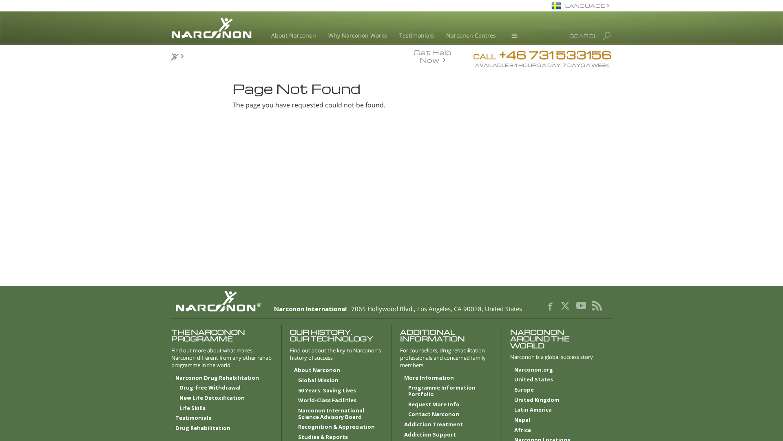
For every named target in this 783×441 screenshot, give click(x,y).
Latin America (533, 410)
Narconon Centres (471, 35)
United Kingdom (536, 400)
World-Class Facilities (327, 400)
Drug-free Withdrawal (210, 388)
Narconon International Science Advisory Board (331, 414)
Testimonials (416, 35)
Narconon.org (533, 370)
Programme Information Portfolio (442, 391)
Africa (522, 430)
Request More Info (434, 404)
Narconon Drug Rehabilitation (217, 378)
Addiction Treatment (433, 424)
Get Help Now (432, 55)
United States (533, 379)
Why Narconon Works (357, 35)
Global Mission (318, 380)
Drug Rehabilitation (202, 428)
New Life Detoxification (212, 398)
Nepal (522, 420)
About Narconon (293, 35)
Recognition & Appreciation (336, 427)
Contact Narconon (433, 414)
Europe (524, 390)
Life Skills (192, 408)
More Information (429, 378)
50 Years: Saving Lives (327, 391)
